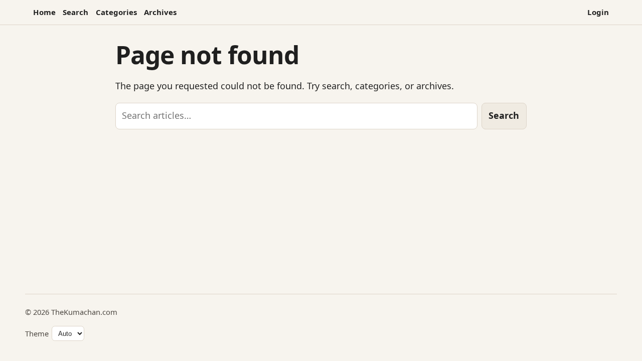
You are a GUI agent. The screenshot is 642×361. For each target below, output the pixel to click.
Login (598, 12)
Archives (160, 12)
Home (44, 12)
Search (75, 12)
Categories (116, 12)
